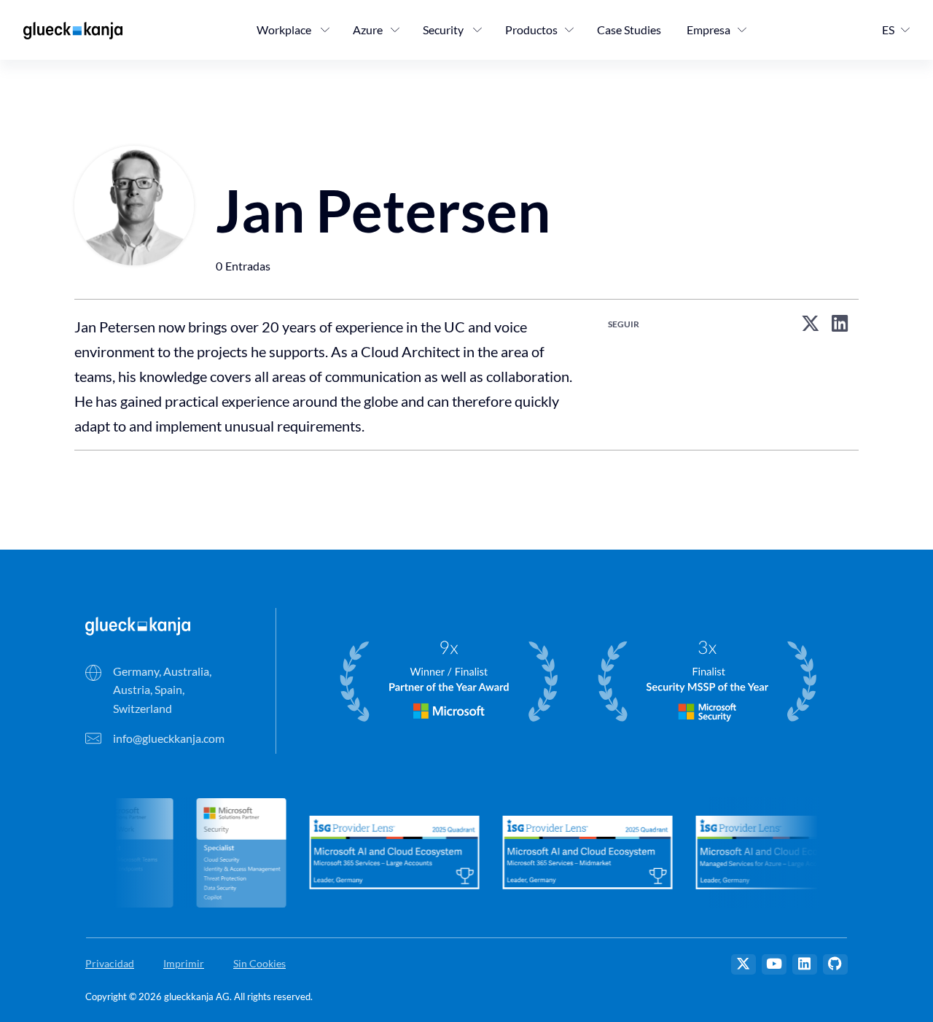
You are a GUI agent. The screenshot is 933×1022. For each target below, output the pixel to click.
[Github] (835, 964)
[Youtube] (774, 964)
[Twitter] (743, 964)
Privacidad (109, 963)
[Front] (137, 624)
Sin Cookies (259, 963)
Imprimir (183, 963)
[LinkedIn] (804, 964)
